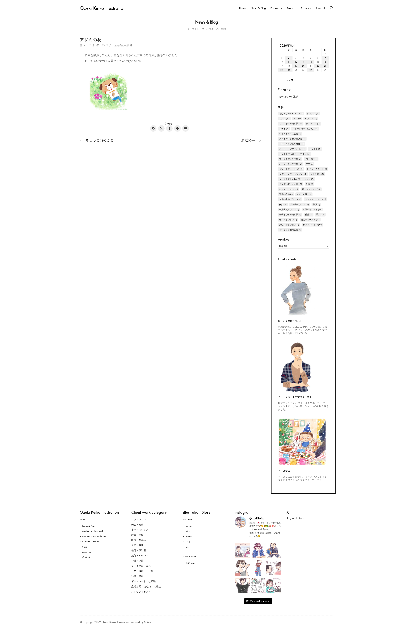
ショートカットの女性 (304, 128)
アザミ (109, 45)
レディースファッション (292, 174)
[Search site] (331, 8)
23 (325, 66)
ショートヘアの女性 (290, 133)
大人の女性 (304, 194)
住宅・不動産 (138, 550)
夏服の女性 (286, 194)
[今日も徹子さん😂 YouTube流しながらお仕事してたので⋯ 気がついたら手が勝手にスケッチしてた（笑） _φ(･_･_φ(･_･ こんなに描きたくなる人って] (258, 550)
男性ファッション (289, 224)
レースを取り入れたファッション (296, 179)
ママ (309, 164)
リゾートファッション (291, 169)
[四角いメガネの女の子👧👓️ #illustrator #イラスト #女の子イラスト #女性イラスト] (242, 568)
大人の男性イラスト (290, 199)
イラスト (311, 118)
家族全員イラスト (289, 209)
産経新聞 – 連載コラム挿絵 (146, 586)
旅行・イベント (139, 555)
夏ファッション (311, 189)
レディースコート (317, 169)
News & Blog (88, 526)
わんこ (284, 118)
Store (84, 546)
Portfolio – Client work (92, 531)
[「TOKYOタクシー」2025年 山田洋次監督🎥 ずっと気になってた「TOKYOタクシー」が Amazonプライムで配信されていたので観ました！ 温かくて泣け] (242, 550)
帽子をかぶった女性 (290, 214)
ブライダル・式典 (141, 565)
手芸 (320, 214)
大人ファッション (315, 199)
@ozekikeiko (256, 518)
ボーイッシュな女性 (290, 164)
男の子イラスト (310, 219)
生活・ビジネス (139, 529)
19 (296, 66)
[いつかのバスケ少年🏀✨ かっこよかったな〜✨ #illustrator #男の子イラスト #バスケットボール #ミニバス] (273, 550)
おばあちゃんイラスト (291, 113)
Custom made (189, 556)
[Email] (185, 128)
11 (289, 62)
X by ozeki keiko (296, 518)
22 (318, 66)
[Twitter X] (161, 128)
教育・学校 (137, 534)
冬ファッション (288, 189)
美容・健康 (137, 524)
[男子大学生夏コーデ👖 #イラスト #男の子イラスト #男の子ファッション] (242, 585)
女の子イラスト (299, 204)
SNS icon (187, 519)
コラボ (283, 128)
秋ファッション (312, 224)
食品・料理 (137, 545)
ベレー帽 (311, 159)
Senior (189, 536)
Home (82, 519)
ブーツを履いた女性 (290, 159)
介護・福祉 (137, 560)
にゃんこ (312, 113)
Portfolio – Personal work (94, 536)
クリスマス (313, 123)
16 (325, 62)
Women (189, 526)
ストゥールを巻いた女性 (292, 138)
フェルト (315, 149)
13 (303, 62)
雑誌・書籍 (137, 576)
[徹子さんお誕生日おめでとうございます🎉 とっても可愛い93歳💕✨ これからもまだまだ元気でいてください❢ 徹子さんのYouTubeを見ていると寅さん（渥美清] (273, 568)
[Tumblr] (169, 128)
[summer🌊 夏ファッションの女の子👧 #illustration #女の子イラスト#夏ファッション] (258, 568)
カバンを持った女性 (290, 123)
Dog (188, 541)
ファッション (138, 519)
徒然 (126, 45)
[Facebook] (153, 128)
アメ (297, 118)
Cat (187, 546)
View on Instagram (260, 601)
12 (296, 62)
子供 (316, 204)
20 (303, 66)
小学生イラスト (312, 209)
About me (86, 551)
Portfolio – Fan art (90, 541)
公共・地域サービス (142, 571)
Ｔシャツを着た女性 (290, 229)
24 (281, 70)
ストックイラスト (141, 591)
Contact (86, 557)
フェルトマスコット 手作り (294, 154)
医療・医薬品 (138, 540)
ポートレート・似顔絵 (143, 581)
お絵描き (118, 45)
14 (311, 62)
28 (310, 70)
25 (289, 70)
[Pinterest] (177, 128)
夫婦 (282, 204)
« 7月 (290, 80)
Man (188, 531)
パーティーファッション (292, 149)
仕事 (309, 184)
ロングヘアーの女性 (290, 184)
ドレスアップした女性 (291, 144)
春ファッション (288, 219)
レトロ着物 (317, 174)
